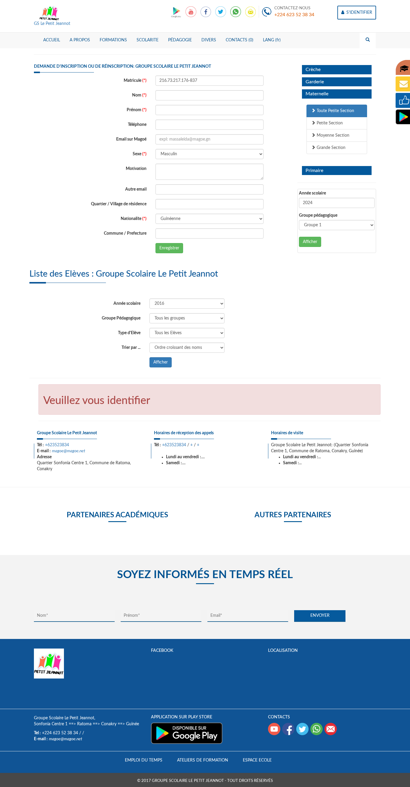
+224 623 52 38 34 (294, 14)
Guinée (132, 724)
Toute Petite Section (334, 111)
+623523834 (57, 445)
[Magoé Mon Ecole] (176, 12)
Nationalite (133, 219)
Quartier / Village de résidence (118, 204)
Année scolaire (312, 193)
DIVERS (208, 40)
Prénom (136, 110)
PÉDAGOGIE (180, 40)
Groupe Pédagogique (121, 318)
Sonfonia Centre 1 (51, 724)
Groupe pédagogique (318, 215)
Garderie (315, 81)
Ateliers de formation (202, 760)
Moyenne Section (332, 135)
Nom (139, 95)
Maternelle (317, 93)
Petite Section (329, 123)
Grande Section (330, 148)
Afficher (310, 242)
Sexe (139, 154)
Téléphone (137, 125)
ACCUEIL (51, 40)
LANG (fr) (272, 40)
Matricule (135, 81)
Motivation (136, 169)
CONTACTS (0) (239, 40)
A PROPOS (80, 40)
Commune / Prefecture (125, 233)
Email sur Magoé (131, 139)
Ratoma (84, 724)
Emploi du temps (143, 760)
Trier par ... (131, 348)
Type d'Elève (129, 333)
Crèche (313, 69)
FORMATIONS (113, 40)
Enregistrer (169, 248)
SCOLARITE (147, 40)
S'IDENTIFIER (358, 12)
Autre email (135, 189)
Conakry (108, 724)
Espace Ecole (257, 760)
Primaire (314, 170)
